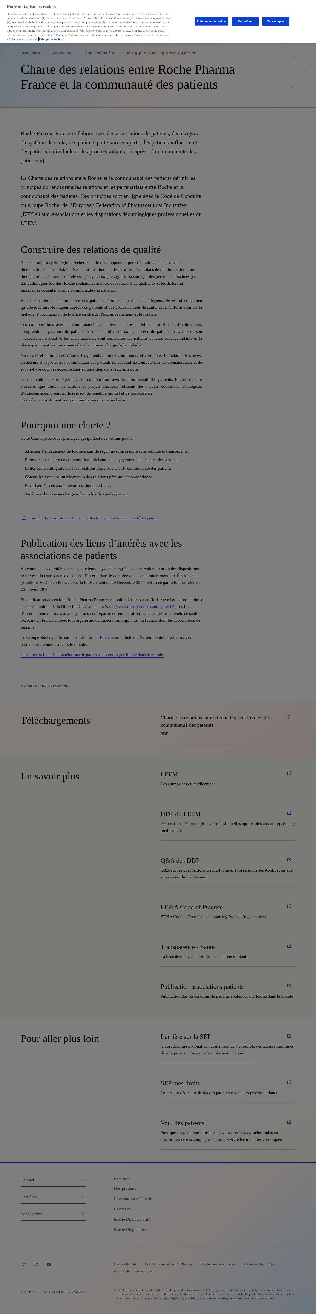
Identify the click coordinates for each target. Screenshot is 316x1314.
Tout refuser (245, 21)
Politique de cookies (51, 39)
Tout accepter (275, 21)
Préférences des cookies (211, 21)
